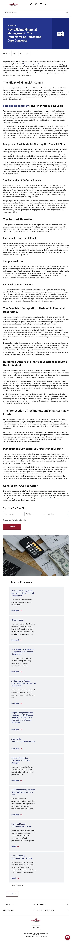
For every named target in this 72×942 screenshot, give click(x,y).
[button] (67, 937)
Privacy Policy (43, 936)
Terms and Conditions (31, 936)
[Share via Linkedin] (14, 53)
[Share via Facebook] (21, 53)
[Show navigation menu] (61, 4)
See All (11, 894)
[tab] (19, 905)
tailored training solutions (45, 498)
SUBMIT (12, 527)
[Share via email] (34, 53)
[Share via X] (27, 53)
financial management (31, 64)
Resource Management (16, 106)
